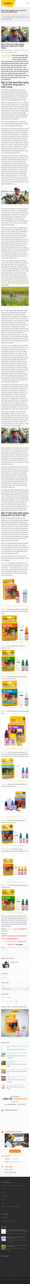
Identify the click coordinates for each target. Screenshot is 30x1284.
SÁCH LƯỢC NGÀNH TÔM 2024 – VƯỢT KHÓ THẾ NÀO (17, 1062)
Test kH (4, 609)
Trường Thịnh (15, 50)
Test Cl (4, 676)
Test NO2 (5, 1196)
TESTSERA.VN (14, 1159)
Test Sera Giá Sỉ (4, 997)
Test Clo (12, 1206)
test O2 (7, 947)
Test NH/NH (6, 849)
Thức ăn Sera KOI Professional (8, 1001)
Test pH (4, 563)
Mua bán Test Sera (12, 15)
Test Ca (5, 820)
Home (3, 15)
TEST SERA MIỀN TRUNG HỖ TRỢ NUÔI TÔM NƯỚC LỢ (16, 1053)
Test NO (5, 646)
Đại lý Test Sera (23, 15)
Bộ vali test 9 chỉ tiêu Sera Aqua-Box (15, 1085)
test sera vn (4, 949)
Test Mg (4, 784)
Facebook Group (15, 1151)
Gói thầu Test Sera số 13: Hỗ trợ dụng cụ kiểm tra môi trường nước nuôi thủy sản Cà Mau (17, 1046)
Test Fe (4, 711)
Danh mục (3, 986)
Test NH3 (3, 1199)
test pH (12, 947)
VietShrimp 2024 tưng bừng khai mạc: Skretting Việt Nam (16, 1077)
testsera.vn (10, 929)
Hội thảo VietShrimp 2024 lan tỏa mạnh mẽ (18, 1069)
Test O (4, 752)
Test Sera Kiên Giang (10, 941)
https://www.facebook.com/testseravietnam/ (14, 936)
